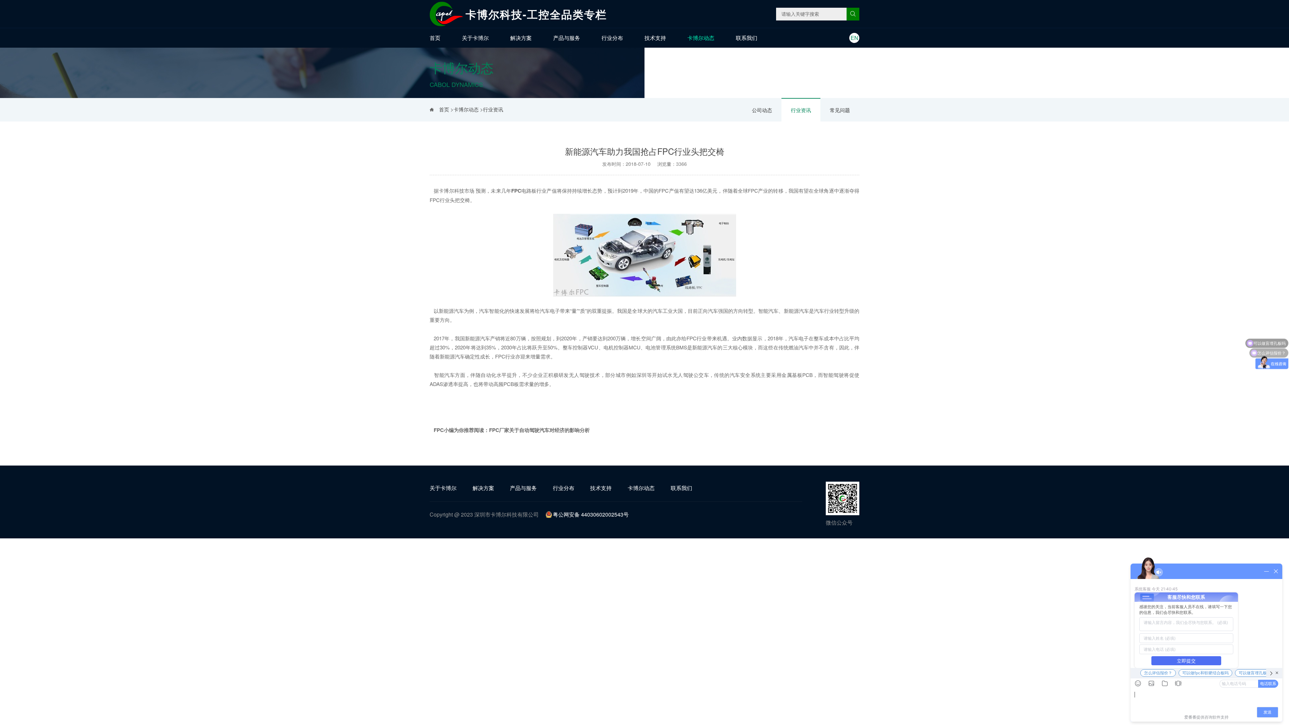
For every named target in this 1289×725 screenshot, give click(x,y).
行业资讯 (801, 109)
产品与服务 (566, 38)
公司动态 (762, 109)
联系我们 (746, 38)
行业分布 (612, 38)
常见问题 (840, 109)
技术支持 (655, 38)
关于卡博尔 (475, 38)
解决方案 (521, 38)
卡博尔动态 (700, 38)
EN (854, 38)
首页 (435, 38)
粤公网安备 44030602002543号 (591, 514)
